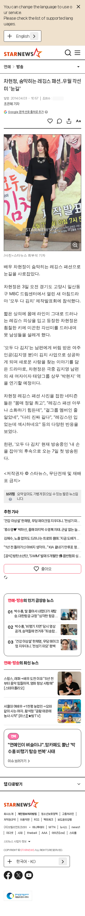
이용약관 (25, 819)
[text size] (78, 121)
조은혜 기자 (11, 104)
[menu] (77, 52)
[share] (69, 121)
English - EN (27, 36)
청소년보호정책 (49, 814)
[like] (50, 121)
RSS (36, 819)
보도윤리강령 (65, 819)
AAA (44, 833)
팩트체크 (48, 819)
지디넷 (9, 833)
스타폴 (72, 833)
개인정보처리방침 (27, 814)
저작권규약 (10, 819)
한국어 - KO (26, 861)
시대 (20, 833)
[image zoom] (75, 245)
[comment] (59, 121)
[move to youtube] (29, 875)
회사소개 (8, 814)
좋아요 (46, 569)
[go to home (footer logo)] (21, 803)
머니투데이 (38, 827)
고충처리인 (68, 814)
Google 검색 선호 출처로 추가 (25, 111)
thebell (32, 833)
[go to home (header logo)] (23, 52)
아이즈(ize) (58, 833)
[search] (68, 52)
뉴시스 (63, 827)
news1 (76, 827)
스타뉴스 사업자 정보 (15, 841)
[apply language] (34, 36)
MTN (52, 827)
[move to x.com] (18, 875)
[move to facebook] (8, 875)
